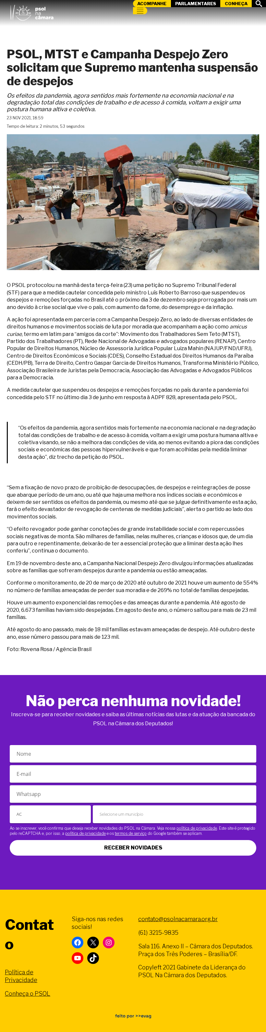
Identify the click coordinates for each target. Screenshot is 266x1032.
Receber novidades (133, 848)
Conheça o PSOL (27, 993)
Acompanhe (151, 3)
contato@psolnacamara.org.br (178, 919)
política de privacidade (196, 828)
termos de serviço (131, 833)
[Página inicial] (32, 11)
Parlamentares (195, 3)
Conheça (236, 3)
